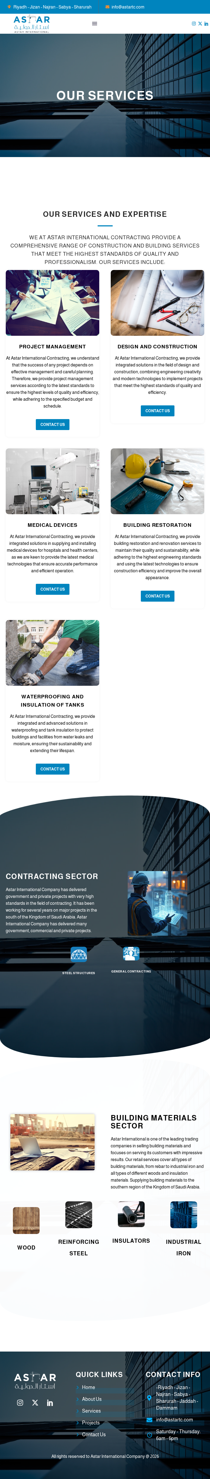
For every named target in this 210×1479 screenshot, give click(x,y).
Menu (94, 23)
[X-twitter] (200, 23)
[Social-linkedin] (206, 23)
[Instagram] (194, 23)
